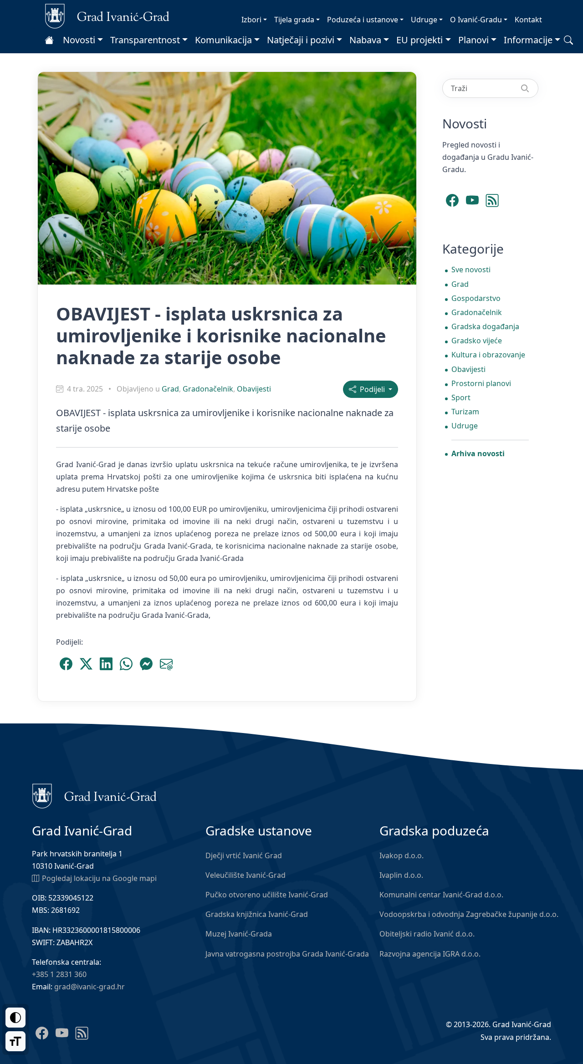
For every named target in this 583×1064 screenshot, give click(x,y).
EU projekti (419, 40)
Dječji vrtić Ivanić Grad (243, 855)
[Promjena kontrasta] (15, 1018)
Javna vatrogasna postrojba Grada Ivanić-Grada (287, 954)
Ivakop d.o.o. (401, 855)
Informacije (528, 40)
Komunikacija (223, 40)
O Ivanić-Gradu (476, 20)
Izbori (251, 20)
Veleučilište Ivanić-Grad (245, 875)
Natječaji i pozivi (300, 40)
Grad (170, 389)
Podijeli (371, 389)
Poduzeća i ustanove (362, 20)
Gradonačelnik (208, 389)
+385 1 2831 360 (59, 974)
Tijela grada (294, 20)
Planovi (473, 40)
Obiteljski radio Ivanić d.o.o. (427, 934)
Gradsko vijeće (476, 341)
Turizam (465, 412)
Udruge (424, 20)
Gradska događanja (485, 326)
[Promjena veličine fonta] (15, 1041)
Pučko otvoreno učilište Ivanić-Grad (266, 895)
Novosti (79, 40)
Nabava (365, 40)
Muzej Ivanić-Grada (238, 934)
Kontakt (528, 20)
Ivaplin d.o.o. (401, 875)
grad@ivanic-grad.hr (89, 987)
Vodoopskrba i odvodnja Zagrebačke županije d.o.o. (468, 914)
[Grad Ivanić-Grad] (107, 15)
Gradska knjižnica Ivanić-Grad (256, 914)
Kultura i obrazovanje (488, 355)
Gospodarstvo (476, 298)
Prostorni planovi (481, 383)
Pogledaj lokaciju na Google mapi (99, 878)
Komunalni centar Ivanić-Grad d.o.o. (441, 895)
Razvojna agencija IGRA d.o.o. (430, 954)
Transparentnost (145, 40)
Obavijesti (254, 389)
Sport (460, 397)
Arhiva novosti (478, 453)
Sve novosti (471, 270)
